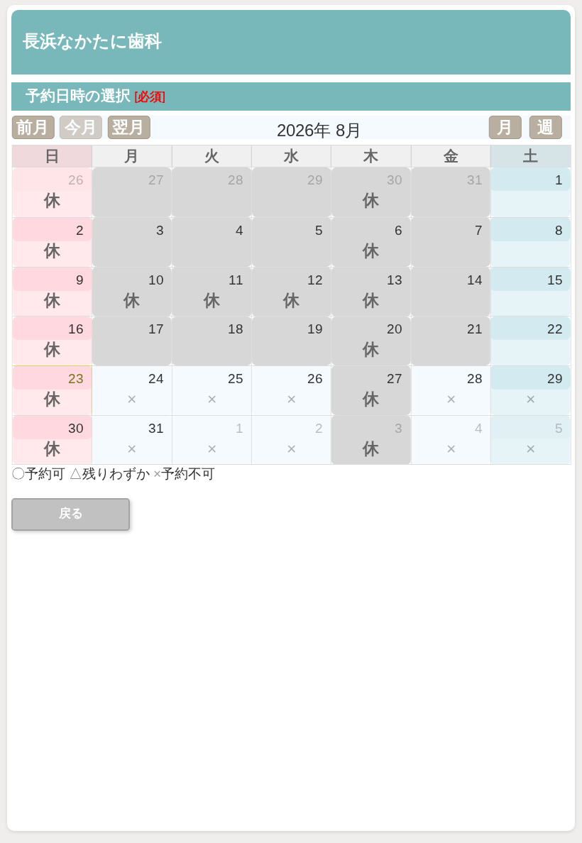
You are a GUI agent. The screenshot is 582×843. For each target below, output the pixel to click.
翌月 (128, 127)
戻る (71, 513)
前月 (32, 127)
